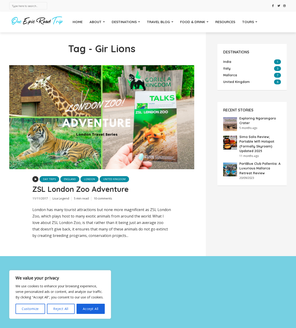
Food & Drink (192, 22)
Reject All (60, 309)
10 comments (103, 198)
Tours (248, 22)
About (95, 22)
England (70, 179)
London (89, 179)
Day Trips (49, 179)
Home (78, 22)
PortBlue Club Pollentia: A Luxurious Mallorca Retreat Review (260, 168)
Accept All (91, 309)
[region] (60, 294)
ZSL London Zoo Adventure (80, 189)
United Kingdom (114, 179)
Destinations (124, 22)
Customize (30, 309)
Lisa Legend (60, 198)
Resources (225, 22)
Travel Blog (158, 22)
